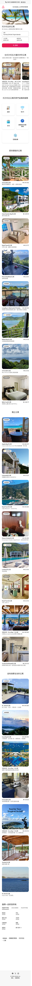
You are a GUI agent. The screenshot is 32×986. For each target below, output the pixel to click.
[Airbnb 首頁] (3, 7)
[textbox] (8, 40)
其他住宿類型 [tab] (14, 908)
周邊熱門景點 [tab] (5, 908)
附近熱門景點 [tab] (24, 908)
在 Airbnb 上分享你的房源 (20, 7)
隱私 (12, 978)
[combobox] (15, 35)
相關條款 (17, 978)
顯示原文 (23, 2)
